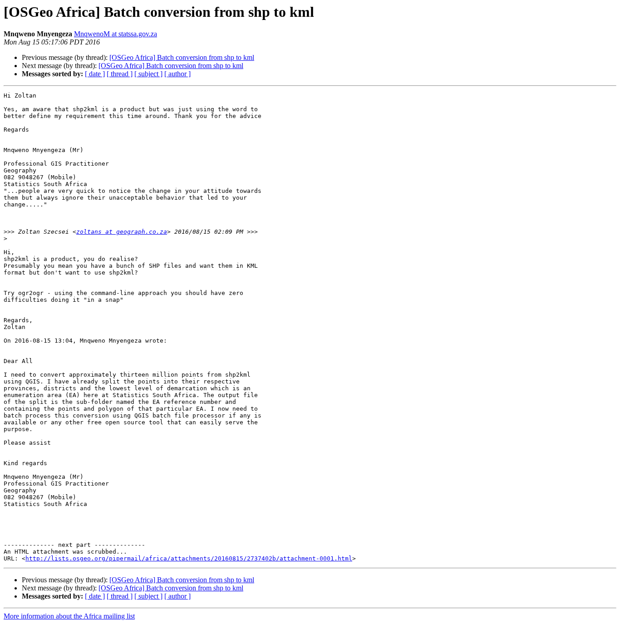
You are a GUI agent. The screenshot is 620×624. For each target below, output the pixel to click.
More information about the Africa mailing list (69, 616)
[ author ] (177, 74)
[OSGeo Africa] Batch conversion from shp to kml (181, 57)
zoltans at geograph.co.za (121, 231)
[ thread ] (120, 74)
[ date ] (95, 74)
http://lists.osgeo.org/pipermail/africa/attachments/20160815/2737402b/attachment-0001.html (188, 558)
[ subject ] (148, 74)
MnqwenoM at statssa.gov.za (115, 34)
